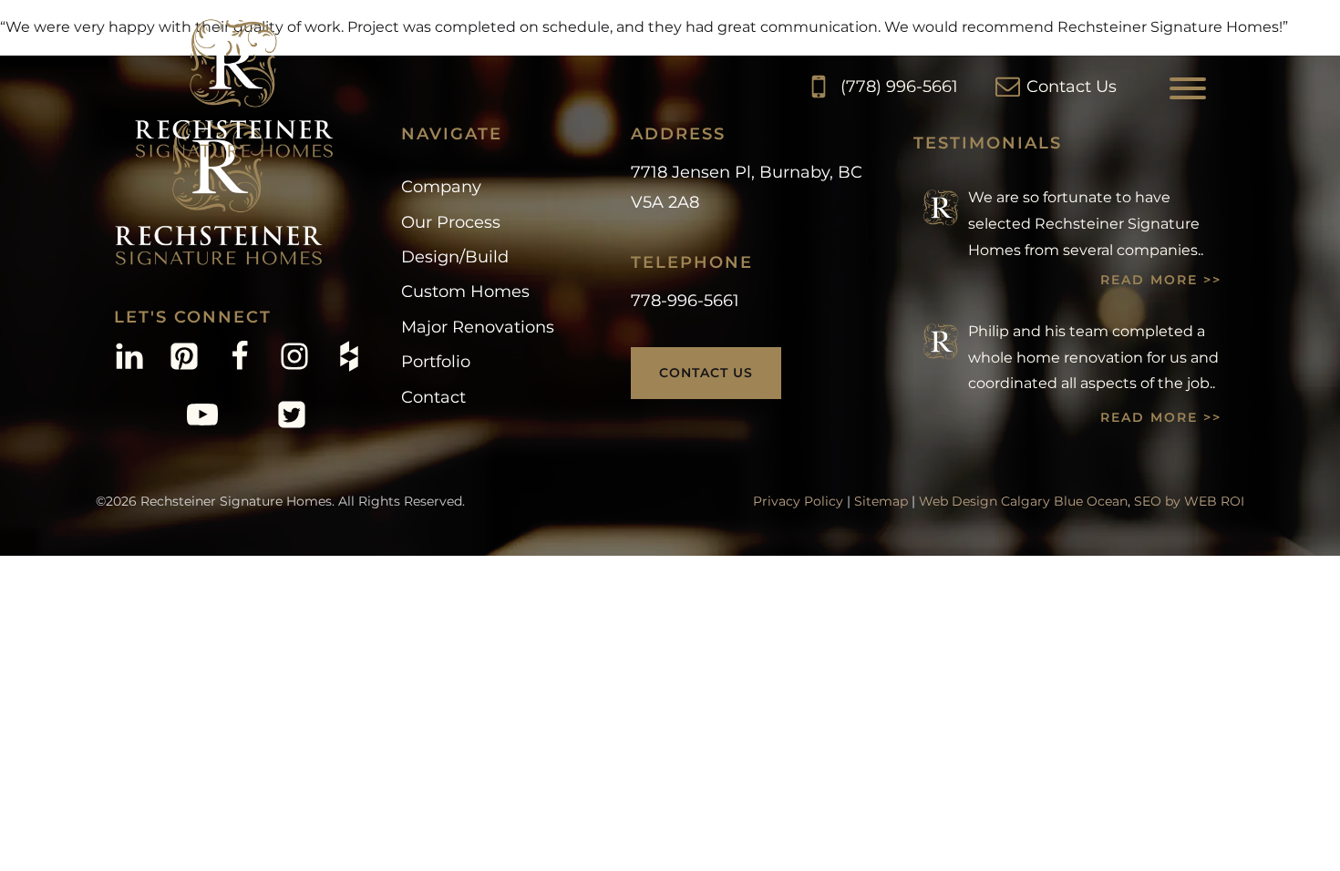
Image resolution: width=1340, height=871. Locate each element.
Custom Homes (465, 292)
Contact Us (706, 372)
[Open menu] (1188, 88)
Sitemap (881, 501)
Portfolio (435, 362)
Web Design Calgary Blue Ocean (1023, 501)
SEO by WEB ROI (1189, 501)
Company (441, 187)
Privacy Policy (798, 501)
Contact (433, 397)
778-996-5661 (685, 301)
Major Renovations (477, 327)
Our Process (450, 222)
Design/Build (455, 257)
